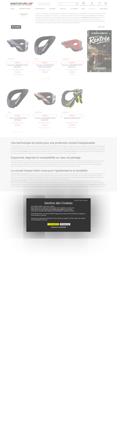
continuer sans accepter (81, 200)
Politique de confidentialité (58, 227)
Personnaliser (65, 224)
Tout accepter (53, 224)
